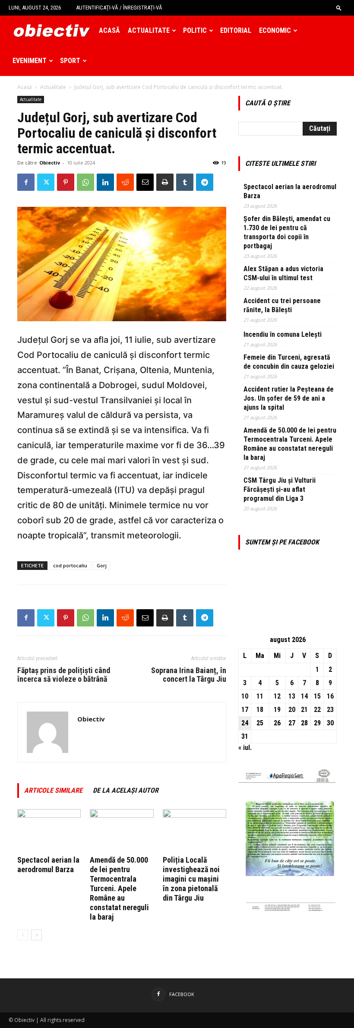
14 (304, 696)
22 (317, 709)
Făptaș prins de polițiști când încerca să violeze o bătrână (63, 674)
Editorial (235, 30)
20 (291, 709)
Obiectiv (49, 162)
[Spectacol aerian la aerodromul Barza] (49, 831)
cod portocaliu (70, 565)
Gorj (102, 565)
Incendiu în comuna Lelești (282, 334)
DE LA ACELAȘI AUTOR (125, 790)
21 (304, 709)
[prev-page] (22, 935)
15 (317, 696)
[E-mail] (145, 182)
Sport (70, 61)
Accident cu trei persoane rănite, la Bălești (282, 305)
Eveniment (30, 61)
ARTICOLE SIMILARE (53, 790)
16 (330, 696)
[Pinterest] (65, 182)
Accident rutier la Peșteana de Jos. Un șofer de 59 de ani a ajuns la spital (288, 398)
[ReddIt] (125, 182)
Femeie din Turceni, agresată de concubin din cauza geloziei (288, 361)
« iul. (245, 747)
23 (330, 709)
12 (277, 696)
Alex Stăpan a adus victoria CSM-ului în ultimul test (283, 273)
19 (277, 709)
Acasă (109, 30)
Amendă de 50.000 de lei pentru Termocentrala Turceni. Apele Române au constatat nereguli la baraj (119, 888)
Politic (195, 30)
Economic (275, 30)
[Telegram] (204, 182)
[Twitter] (45, 182)
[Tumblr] (184, 182)
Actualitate (149, 30)
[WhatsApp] (85, 182)
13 (291, 696)
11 (259, 696)
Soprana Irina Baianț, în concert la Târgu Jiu (188, 674)
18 (259, 709)
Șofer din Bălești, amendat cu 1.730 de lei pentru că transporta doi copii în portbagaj (286, 232)
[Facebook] (26, 182)
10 (244, 696)
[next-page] (36, 935)
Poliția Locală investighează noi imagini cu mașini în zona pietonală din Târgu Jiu (191, 878)
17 (244, 709)
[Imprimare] (165, 182)
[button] (338, 7)
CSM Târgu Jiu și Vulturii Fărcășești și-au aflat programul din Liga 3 (279, 489)
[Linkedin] (105, 182)
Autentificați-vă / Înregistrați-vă (119, 7)
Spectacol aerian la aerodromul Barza (48, 864)
